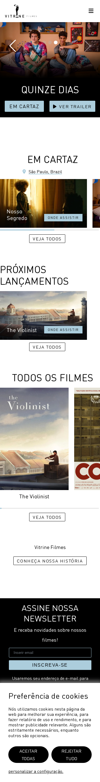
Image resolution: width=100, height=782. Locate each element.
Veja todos (47, 239)
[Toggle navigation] (91, 11)
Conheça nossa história (50, 561)
